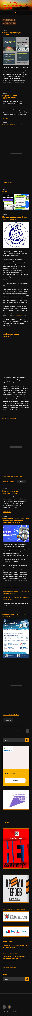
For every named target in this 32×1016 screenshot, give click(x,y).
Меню (17, 13)
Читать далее (7, 89)
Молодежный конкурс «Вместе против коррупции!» (15, 218)
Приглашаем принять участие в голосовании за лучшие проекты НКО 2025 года (15, 520)
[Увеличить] (27, 196)
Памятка (5, 191)
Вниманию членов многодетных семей (11, 492)
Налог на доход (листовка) (11, 715)
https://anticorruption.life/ (18, 315)
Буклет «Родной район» (12, 124)
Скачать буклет (7, 183)
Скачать (21, 481)
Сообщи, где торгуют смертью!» (11, 335)
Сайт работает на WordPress (11, 1012)
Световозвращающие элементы (11, 33)
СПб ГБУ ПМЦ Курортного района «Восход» (14, 5)
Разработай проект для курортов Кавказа (12, 96)
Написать (15, 780)
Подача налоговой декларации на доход (15, 615)
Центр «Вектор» (9, 418)
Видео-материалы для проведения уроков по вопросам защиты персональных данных (14, 958)
